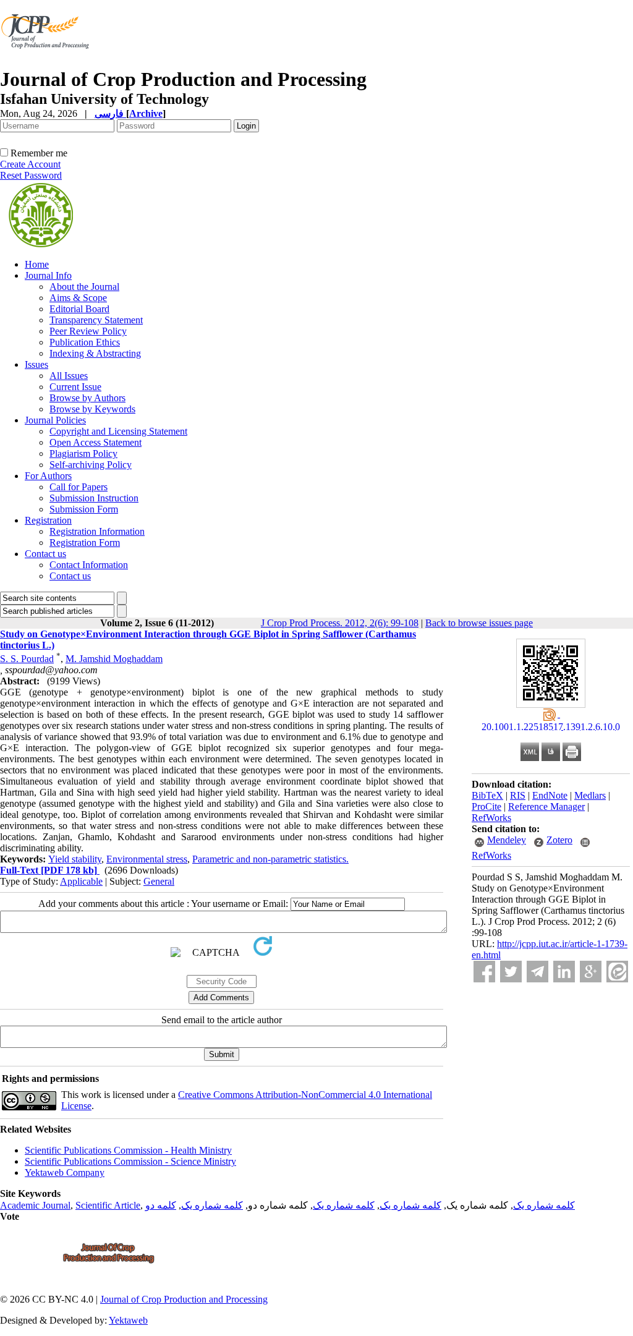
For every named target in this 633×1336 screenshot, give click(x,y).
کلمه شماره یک (544, 1205)
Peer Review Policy (88, 331)
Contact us (45, 553)
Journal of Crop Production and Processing (184, 1299)
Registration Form (84, 542)
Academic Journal (35, 1205)
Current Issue (75, 386)
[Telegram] (537, 971)
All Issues (68, 375)
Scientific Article (107, 1205)
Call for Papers (78, 487)
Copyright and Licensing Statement (118, 431)
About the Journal (84, 286)
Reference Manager (546, 806)
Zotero (559, 840)
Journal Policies (55, 420)
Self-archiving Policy (90, 464)
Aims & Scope (78, 297)
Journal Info (48, 275)
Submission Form (83, 509)
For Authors (48, 475)
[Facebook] (484, 971)
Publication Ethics (84, 342)
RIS (517, 795)
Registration (48, 520)
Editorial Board (79, 309)
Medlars (590, 795)
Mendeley (506, 840)
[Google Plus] (590, 971)
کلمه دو (160, 1205)
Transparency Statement (96, 320)
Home (37, 264)
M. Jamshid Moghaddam (114, 658)
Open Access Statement (95, 442)
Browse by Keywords (92, 409)
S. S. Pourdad (27, 658)
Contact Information (88, 565)
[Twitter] (511, 971)
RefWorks (491, 817)
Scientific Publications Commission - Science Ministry (130, 1161)
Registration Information (97, 531)
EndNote (549, 795)
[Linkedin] (564, 971)
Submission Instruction (93, 498)
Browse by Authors (87, 398)
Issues (36, 364)
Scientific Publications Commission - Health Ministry (128, 1150)
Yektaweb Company (64, 1172)
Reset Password (31, 175)
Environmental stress (146, 859)
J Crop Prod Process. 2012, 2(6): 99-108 (339, 623)
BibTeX (487, 795)
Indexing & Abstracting (95, 353)
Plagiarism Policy (83, 453)
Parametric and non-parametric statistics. (270, 859)
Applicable (81, 881)
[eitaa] (617, 971)
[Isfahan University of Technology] (47, 64)
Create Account (30, 164)
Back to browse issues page (479, 623)
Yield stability (74, 859)
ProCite (486, 806)
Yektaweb (128, 1320)
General (158, 881)
